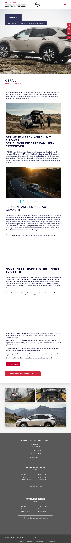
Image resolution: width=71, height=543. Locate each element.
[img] (20, 395)
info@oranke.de (35, 457)
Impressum (30, 541)
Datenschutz (39, 541)
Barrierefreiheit (20, 541)
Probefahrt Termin (36, 486)
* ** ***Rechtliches (50, 541)
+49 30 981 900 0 (35, 454)
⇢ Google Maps (35, 450)
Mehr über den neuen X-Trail (22, 374)
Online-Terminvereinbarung (35, 518)
